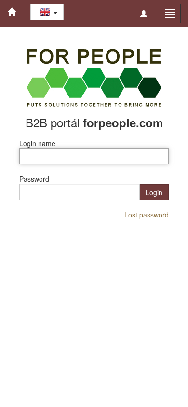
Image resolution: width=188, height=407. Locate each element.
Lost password (146, 214)
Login (154, 192)
